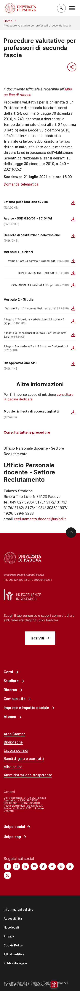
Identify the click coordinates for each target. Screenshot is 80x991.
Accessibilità (13, 918)
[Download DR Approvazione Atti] (73, 364)
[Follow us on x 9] (7, 875)
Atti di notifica (14, 954)
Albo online (13, 767)
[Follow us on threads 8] (70, 866)
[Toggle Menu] (71, 8)
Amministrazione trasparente (28, 775)
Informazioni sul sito (18, 909)
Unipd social (14, 826)
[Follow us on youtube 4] (34, 866)
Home (8, 21)
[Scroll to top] (71, 532)
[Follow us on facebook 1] (7, 866)
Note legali (11, 927)
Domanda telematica (21, 184)
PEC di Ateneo (35, 808)
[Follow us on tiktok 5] (43, 866)
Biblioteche (13, 742)
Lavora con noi (16, 750)
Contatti (9, 810)
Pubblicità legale (15, 963)
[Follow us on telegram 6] (52, 866)
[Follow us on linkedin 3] (25, 866)
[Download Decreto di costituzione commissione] (73, 236)
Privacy (9, 936)
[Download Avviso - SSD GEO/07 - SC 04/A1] (73, 219)
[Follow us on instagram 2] (16, 866)
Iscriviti (37, 638)
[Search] (61, 8)
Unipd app (12, 837)
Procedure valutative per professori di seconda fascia (40, 48)
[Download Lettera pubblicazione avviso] (73, 203)
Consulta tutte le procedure (27, 432)
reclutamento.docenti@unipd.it (40, 519)
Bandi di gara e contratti (24, 758)
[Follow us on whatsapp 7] (61, 866)
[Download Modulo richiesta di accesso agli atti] (73, 412)
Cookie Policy (13, 945)
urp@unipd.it (34, 805)
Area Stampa (14, 734)
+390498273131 (29, 803)
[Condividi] (71, 66)
